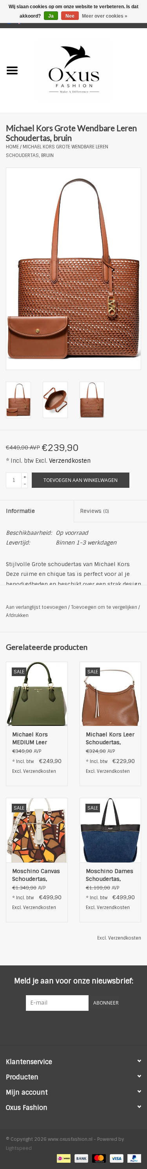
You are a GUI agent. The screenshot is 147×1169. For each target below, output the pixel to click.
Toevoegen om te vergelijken (104, 607)
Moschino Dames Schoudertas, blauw (109, 875)
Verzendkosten (70, 460)
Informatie (20, 510)
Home (12, 147)
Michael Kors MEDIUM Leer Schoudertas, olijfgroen (30, 738)
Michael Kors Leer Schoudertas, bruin (110, 738)
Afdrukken (17, 615)
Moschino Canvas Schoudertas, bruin (36, 875)
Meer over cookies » (104, 16)
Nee (69, 16)
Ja (51, 16)
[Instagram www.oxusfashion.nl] (88, 1027)
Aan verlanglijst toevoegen (36, 607)
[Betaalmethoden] (62, 1158)
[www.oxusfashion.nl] (86, 70)
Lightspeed (19, 1148)
